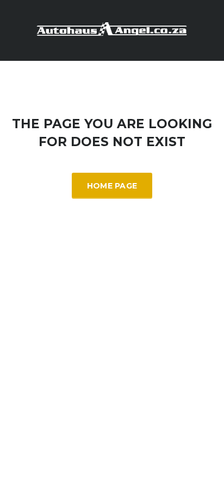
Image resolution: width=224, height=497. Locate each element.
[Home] (112, 29)
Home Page (112, 186)
